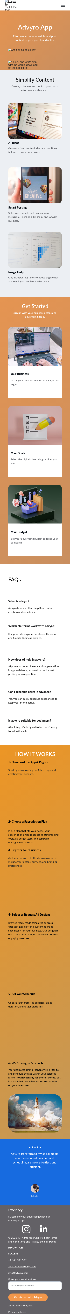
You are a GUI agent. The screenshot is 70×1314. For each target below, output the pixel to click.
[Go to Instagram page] (26, 1229)
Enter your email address (22, 1279)
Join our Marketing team (22, 1266)
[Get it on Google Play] (22, 53)
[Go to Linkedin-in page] (44, 1229)
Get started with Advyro (28, 1297)
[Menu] (63, 5)
